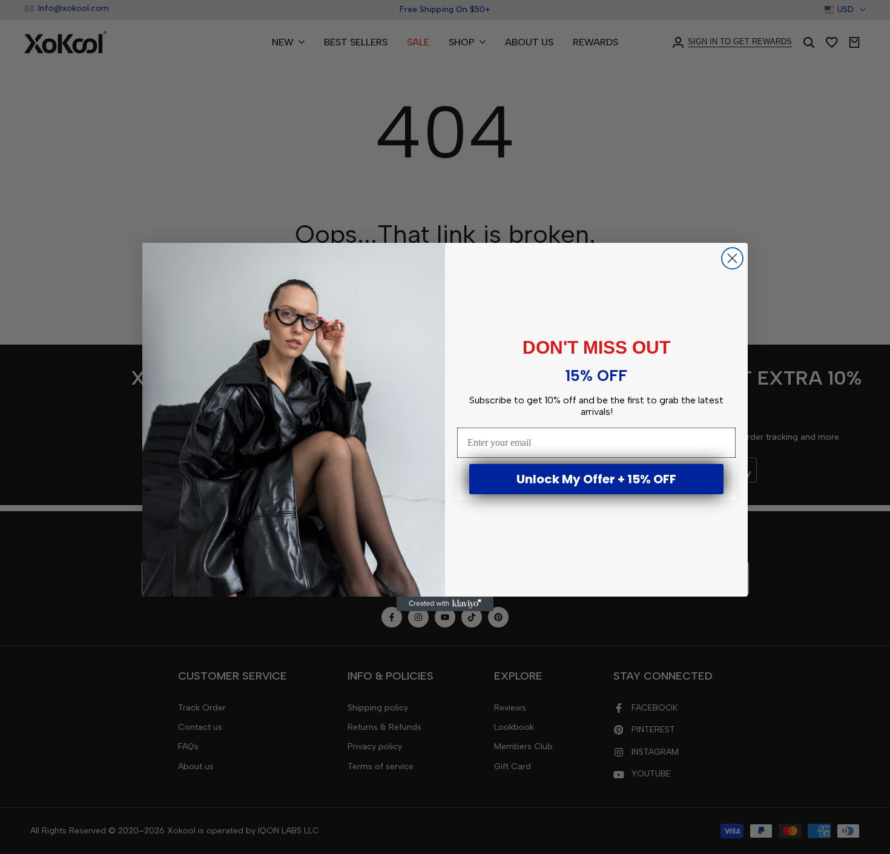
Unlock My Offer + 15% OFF (596, 479)
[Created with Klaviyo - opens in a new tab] (445, 604)
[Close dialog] (732, 258)
